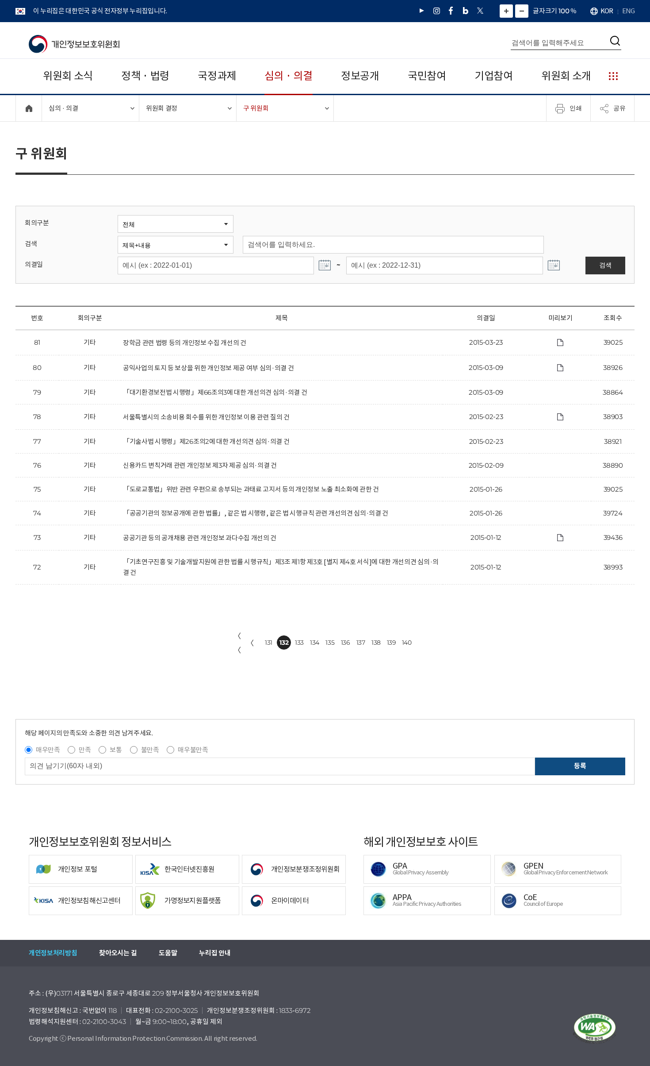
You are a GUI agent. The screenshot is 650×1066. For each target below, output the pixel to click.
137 (360, 643)
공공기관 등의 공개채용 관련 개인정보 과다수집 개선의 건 (199, 538)
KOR (606, 11)
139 (391, 643)
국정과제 (217, 76)
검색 (31, 243)
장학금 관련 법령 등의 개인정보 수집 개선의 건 (184, 343)
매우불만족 (193, 750)
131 (268, 643)
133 (299, 643)
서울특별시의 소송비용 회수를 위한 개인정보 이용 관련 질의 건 (206, 417)
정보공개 (360, 76)
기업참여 (493, 76)
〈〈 (237, 642)
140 (407, 643)
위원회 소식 (68, 76)
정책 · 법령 (145, 76)
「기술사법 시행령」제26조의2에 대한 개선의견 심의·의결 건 (206, 441)
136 (345, 643)
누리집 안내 (214, 953)
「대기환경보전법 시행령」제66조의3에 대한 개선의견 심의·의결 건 (215, 392)
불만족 (150, 750)
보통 (116, 750)
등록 (580, 766)
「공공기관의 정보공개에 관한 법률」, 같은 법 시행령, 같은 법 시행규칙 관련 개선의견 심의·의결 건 (255, 513)
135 (329, 643)
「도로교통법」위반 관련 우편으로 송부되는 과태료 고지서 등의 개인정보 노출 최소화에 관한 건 (251, 489)
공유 (619, 108)
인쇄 (576, 108)
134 (314, 643)
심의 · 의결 (288, 76)
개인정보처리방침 (53, 953)
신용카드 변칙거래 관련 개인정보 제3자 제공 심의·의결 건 (200, 465)
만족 (85, 750)
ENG (628, 11)
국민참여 (427, 76)
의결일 (34, 264)
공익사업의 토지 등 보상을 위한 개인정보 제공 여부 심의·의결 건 (208, 368)
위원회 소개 (566, 76)
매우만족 (48, 750)
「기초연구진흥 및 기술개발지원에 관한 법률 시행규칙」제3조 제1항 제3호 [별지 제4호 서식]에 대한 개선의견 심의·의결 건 (281, 567)
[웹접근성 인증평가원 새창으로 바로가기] (595, 1029)
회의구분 (37, 223)
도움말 (168, 953)
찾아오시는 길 (118, 953)
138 (376, 643)
